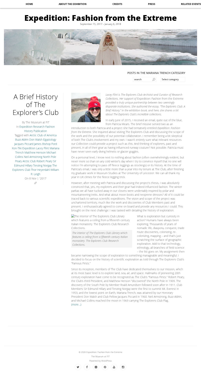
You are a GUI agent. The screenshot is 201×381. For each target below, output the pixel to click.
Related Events (191, 4)
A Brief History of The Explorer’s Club (36, 104)
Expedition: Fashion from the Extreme (100, 17)
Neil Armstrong (33, 157)
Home (29, 4)
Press (151, 4)
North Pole (49, 157)
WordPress (106, 360)
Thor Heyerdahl (40, 170)
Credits (117, 4)
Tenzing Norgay (42, 165)
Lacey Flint (42, 148)
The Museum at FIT (100, 356)
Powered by (95, 360)
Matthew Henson (35, 152)
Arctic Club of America (43, 135)
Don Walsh (35, 139)
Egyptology (49, 139)
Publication (40, 131)
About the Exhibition (73, 4)
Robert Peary (44, 161)
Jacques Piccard (23, 144)
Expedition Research (32, 126)
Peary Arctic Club (25, 161)
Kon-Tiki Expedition (23, 148)
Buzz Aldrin (21, 139)
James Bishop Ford (45, 144)
